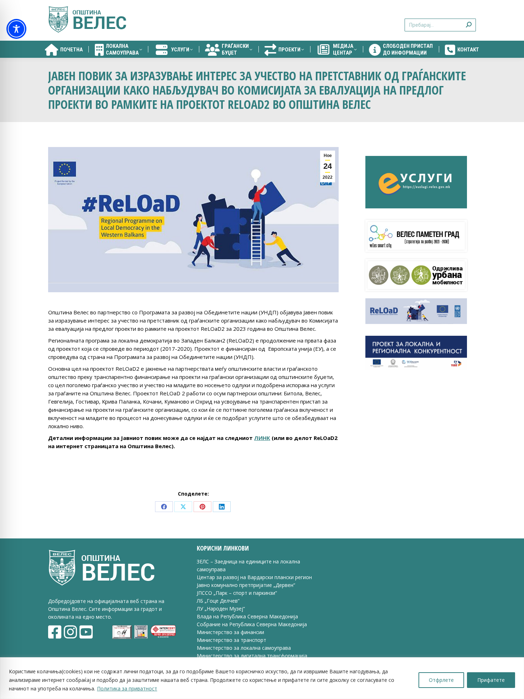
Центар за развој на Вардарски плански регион (254, 577)
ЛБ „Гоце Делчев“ (218, 600)
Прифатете (491, 680)
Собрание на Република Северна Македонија (252, 624)
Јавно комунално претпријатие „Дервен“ (246, 585)
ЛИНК (262, 437)
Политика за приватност (127, 688)
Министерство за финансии (230, 632)
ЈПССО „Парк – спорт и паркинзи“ (237, 592)
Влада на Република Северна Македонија (247, 616)
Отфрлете (441, 680)
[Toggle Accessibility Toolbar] (16, 29)
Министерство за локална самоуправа (244, 647)
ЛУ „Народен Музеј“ (221, 608)
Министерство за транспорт (232, 640)
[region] (262, 678)
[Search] (469, 20)
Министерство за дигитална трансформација (252, 655)
